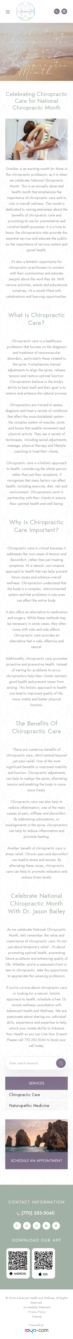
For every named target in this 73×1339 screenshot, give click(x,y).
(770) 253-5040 (38, 1213)
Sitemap (37, 1316)
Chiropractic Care (24, 1095)
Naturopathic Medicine (29, 1105)
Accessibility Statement (37, 1307)
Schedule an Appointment (36, 1160)
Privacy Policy (37, 1312)
